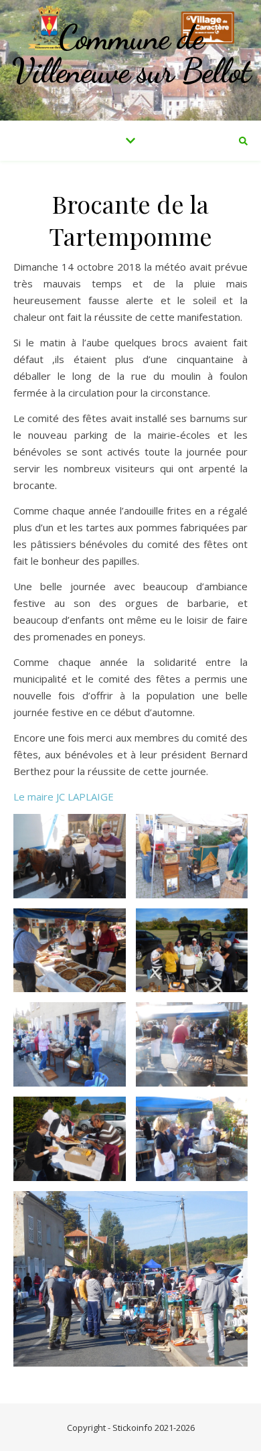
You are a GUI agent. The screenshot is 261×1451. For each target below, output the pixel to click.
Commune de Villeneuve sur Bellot (130, 54)
